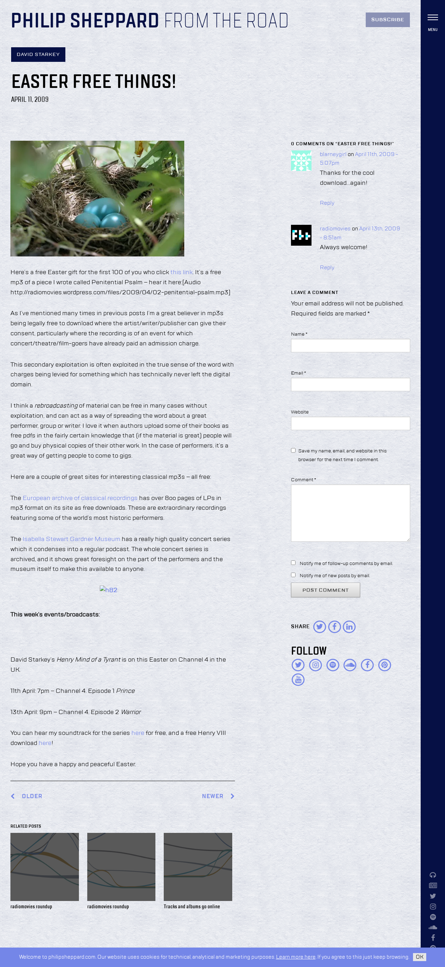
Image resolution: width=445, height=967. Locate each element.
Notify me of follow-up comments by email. (346, 563)
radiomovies (335, 229)
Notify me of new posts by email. (335, 575)
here (137, 733)
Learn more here (296, 957)
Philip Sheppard (85, 21)
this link (181, 272)
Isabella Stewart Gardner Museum (71, 539)
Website (300, 412)
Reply (327, 203)
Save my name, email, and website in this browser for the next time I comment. (342, 455)
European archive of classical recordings (80, 498)
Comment (303, 479)
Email (298, 373)
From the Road (226, 21)
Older (32, 797)
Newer (213, 797)
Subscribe (387, 19)
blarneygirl (333, 154)
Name (299, 334)
